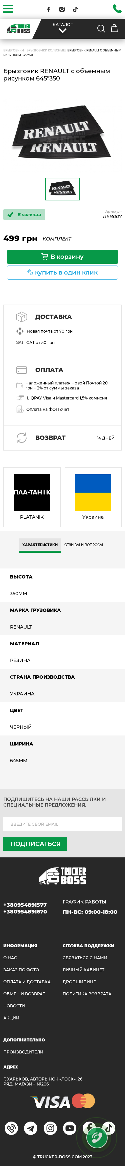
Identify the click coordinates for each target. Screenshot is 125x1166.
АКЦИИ (11, 1017)
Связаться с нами (85, 957)
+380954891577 (25, 905)
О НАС (10, 957)
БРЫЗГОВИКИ (13, 50)
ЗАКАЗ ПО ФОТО (21, 969)
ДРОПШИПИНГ (79, 981)
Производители (23, 1051)
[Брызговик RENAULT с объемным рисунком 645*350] (62, 135)
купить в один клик (66, 272)
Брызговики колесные (46, 50)
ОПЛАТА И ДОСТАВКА (27, 981)
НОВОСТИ (14, 1005)
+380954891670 (25, 911)
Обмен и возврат (24, 993)
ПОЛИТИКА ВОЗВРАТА (87, 993)
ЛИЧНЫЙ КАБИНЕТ (83, 969)
